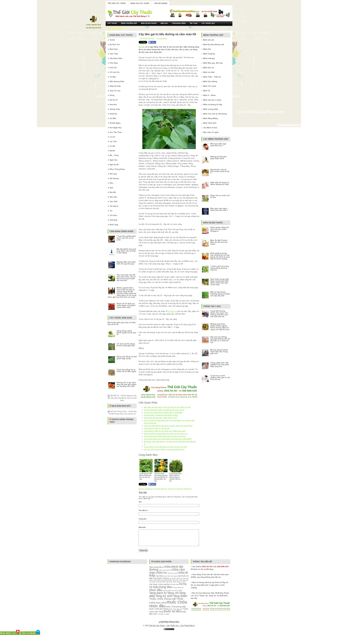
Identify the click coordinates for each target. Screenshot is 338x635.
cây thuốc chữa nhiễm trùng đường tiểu (169, 579)
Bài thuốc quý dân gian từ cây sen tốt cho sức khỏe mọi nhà (167, 407)
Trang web (142, 519)
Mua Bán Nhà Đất (121, 406)
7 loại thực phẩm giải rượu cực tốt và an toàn (126, 238)
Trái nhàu (160, 614)
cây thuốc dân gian (160, 489)
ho (181, 584)
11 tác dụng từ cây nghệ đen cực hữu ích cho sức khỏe (165, 447)
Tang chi (173, 593)
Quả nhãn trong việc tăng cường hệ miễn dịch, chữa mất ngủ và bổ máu (219, 282)
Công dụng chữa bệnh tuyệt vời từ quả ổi (126, 333)
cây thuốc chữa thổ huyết (157, 582)
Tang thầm (180, 596)
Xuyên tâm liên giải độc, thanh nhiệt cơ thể (160, 418)
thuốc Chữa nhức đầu (168, 604)
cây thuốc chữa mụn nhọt (177, 578)
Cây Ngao (173, 576)
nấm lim (165, 590)
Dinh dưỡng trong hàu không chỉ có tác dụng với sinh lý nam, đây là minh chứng (220, 256)
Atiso (151, 567)
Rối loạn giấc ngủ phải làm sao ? (218, 145)
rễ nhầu (179, 590)
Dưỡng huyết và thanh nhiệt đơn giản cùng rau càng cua (165, 434)
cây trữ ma (171, 489)
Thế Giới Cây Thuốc (117, 3)
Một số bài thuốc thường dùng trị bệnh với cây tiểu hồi (220, 294)
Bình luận (142, 527)
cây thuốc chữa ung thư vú (160, 584)
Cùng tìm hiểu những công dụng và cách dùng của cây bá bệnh (168, 426)
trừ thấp (166, 614)
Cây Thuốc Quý (208, 23)
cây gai (141, 489)
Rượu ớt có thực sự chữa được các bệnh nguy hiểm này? (126, 305)
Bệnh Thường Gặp (129, 23)
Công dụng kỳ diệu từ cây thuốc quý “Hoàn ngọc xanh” (165, 431)
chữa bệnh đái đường (166, 568)
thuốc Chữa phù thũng (158, 609)
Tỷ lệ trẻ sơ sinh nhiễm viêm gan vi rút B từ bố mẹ (220, 377)
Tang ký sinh (164, 596)
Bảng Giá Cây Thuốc (139, 3)
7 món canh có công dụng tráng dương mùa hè (219, 268)
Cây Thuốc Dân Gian (146, 38)
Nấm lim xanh (172, 590)
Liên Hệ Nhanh (160, 3)
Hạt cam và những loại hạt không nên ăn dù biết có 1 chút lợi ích (220, 339)
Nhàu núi (180, 587)
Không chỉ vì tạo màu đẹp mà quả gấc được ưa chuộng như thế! (126, 384)
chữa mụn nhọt (172, 573)
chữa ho (161, 572)
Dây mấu (176, 584)
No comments (162, 38)
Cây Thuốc (112, 23)
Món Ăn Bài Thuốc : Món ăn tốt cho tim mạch (219, 242)
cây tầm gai (172, 311)
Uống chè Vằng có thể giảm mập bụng (127, 358)
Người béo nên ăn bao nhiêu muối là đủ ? (219, 171)
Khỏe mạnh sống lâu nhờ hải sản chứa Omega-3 (219, 229)
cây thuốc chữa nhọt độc (180, 580)
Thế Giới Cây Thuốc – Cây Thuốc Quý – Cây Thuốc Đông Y (172, 626)
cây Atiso (160, 576)
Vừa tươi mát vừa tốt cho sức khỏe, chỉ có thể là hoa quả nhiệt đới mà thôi (126, 277)
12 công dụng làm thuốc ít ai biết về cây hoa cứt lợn (164, 410)
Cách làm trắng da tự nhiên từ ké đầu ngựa (126, 370)
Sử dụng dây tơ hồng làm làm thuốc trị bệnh (161, 415)
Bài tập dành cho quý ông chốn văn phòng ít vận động (126, 251)
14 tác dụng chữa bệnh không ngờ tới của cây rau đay (165, 436)
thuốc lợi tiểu (172, 611)
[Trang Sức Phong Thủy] (169, 398)
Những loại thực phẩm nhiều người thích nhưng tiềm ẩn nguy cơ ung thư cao (219, 326)
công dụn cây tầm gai (184, 489)
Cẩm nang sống (179, 23)
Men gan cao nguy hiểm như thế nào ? (219, 209)
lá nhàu (175, 587)
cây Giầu (167, 576)
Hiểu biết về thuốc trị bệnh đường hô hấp (219, 183)
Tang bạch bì (158, 593)
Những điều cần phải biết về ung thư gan (126, 263)
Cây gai (142, 47)
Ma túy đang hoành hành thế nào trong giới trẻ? (219, 352)
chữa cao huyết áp (165, 570)
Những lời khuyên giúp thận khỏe (218, 158)
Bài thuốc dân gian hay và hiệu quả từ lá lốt (122, 323)
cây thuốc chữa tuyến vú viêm (176, 582)
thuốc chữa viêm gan (175, 609)
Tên (140, 502)
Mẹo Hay (164, 23)
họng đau (165, 587)
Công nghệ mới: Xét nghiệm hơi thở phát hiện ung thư (219, 364)
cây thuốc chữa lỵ (161, 578)
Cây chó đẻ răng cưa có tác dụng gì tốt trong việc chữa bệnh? (168, 439)
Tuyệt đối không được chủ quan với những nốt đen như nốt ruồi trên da (219, 314)
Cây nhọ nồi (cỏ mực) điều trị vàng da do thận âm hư (164, 449)
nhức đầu (155, 590)
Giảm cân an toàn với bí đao (220, 196)
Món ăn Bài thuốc (149, 23)
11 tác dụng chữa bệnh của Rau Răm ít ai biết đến (163, 412)
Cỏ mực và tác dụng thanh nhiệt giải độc (126, 345)
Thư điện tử (143, 510)
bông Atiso (158, 567)
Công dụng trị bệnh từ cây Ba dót (156, 428)
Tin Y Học (194, 23)
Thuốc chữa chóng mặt (162, 598)
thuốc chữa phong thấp (176, 606)
